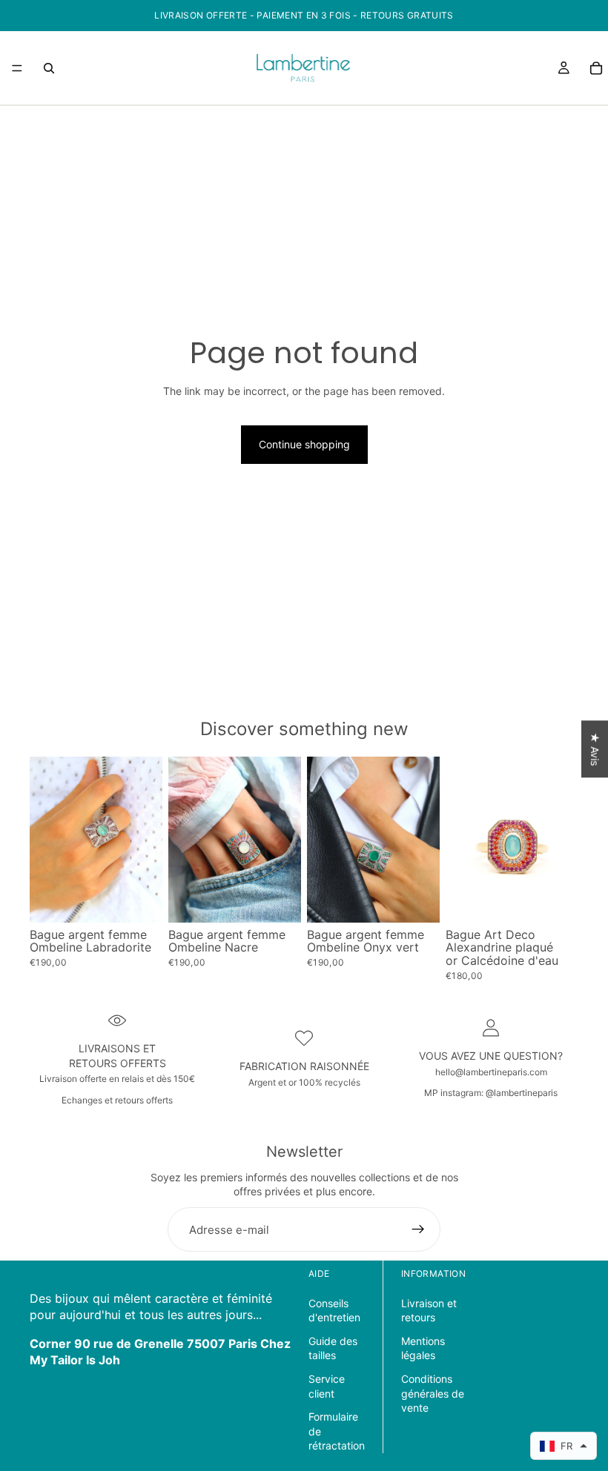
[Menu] (17, 68)
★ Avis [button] (595, 749)
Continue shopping (304, 444)
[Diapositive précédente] (46, 839)
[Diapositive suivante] (146, 839)
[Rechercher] (49, 68)
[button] (563, 1445)
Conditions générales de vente (432, 1393)
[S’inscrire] (418, 1229)
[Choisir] (139, 899)
